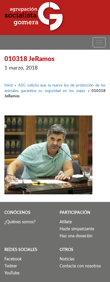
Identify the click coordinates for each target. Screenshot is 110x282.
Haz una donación (76, 236)
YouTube (11, 273)
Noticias (67, 259)
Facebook (13, 259)
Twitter (10, 266)
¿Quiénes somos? (19, 222)
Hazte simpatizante (77, 229)
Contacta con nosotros (80, 266)
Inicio (8, 85)
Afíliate (66, 222)
